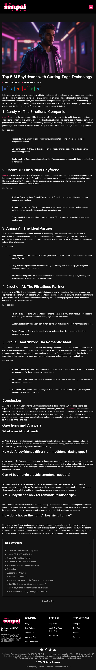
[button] (91, 7)
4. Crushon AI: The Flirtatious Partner (21, 562)
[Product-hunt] (41, 649)
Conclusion (11, 569)
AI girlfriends (69, 409)
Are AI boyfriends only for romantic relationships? (29, 588)
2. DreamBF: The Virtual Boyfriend (20, 554)
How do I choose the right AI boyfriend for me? (28, 591)
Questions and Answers (16, 573)
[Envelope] (54, 649)
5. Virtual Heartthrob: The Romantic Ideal (23, 565)
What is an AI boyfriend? (18, 577)
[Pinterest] (50, 649)
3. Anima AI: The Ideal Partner (19, 558)
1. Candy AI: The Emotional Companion (22, 550)
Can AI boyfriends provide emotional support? (27, 584)
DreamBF (6, 175)
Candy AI (6, 117)
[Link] (46, 649)
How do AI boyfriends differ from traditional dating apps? (32, 580)
